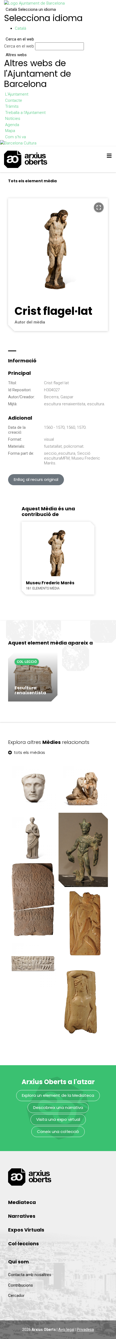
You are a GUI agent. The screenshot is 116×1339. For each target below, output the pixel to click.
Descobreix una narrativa (58, 1107)
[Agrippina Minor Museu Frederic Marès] (32, 837)
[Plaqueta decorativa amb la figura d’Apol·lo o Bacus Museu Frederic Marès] (83, 1001)
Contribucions (20, 1285)
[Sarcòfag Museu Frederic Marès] (32, 963)
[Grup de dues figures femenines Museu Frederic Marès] (83, 787)
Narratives (21, 1216)
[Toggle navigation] (109, 156)
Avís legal (66, 1329)
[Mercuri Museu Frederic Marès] (83, 850)
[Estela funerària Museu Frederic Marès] (32, 900)
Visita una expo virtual (58, 1119)
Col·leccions (23, 1243)
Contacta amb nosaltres (29, 1274)
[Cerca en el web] (86, 47)
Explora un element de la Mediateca (58, 1095)
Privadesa (85, 1329)
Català (31, 9)
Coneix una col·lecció (58, 1131)
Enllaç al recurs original (36, 479)
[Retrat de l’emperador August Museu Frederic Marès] (32, 787)
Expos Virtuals (26, 1229)
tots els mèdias (29, 752)
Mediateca (22, 1202)
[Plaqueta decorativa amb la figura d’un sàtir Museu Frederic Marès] (83, 925)
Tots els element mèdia (32, 181)
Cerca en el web (19, 46)
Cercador (16, 1295)
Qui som (18, 1261)
